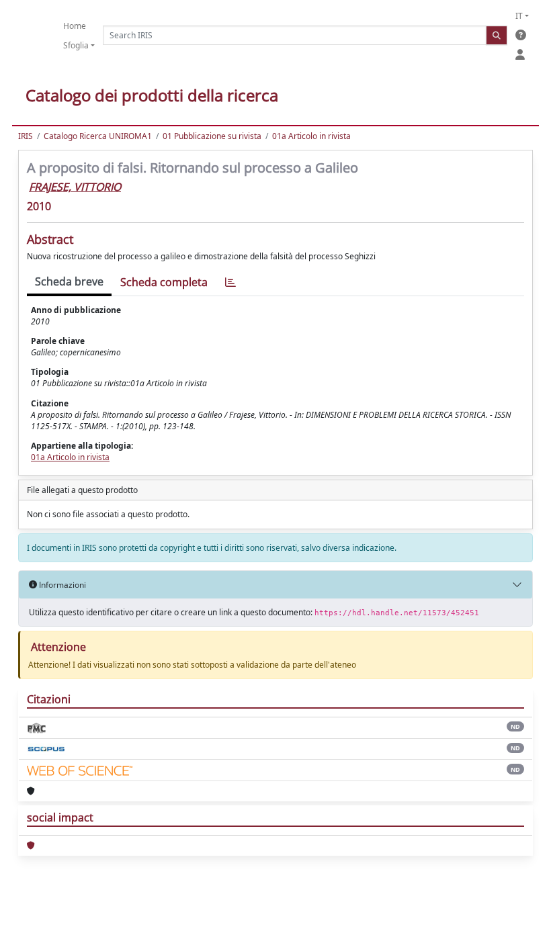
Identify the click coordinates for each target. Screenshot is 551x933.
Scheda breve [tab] (69, 281)
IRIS (25, 136)
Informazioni (61, 584)
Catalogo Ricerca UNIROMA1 (98, 136)
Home (74, 26)
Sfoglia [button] (76, 45)
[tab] (230, 282)
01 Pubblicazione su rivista (212, 136)
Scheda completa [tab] (164, 282)
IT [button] (519, 15)
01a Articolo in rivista (311, 136)
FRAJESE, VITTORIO (75, 186)
